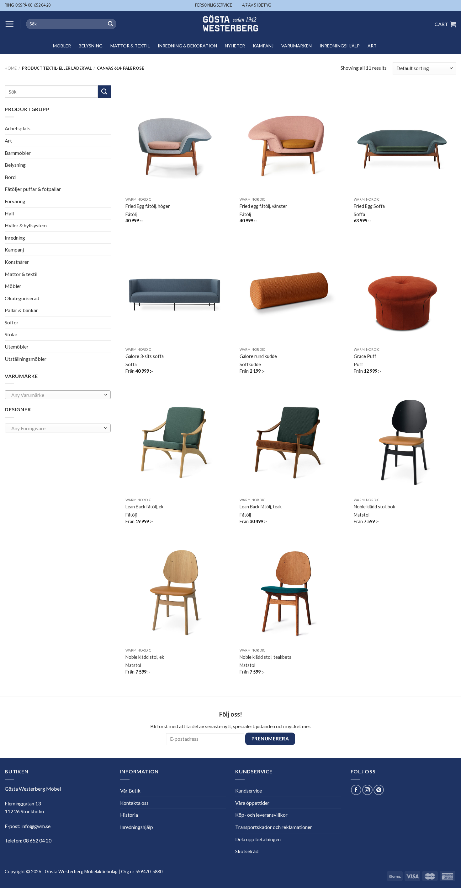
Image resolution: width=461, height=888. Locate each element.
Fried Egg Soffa (369, 206)
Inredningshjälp (340, 45)
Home (11, 68)
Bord (10, 177)
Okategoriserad (22, 298)
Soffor (12, 322)
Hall (9, 213)
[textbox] (56, 395)
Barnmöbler (18, 152)
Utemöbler (17, 346)
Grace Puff (365, 356)
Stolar (11, 334)
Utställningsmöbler (25, 359)
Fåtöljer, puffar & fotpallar (33, 189)
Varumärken (296, 45)
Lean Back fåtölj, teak (261, 506)
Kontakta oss (134, 803)
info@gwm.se (35, 826)
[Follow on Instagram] (367, 790)
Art (372, 45)
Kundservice (248, 790)
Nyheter (235, 45)
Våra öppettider (252, 803)
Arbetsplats (17, 128)
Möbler (62, 45)
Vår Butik (130, 790)
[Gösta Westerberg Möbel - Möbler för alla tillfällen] (230, 24)
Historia (129, 815)
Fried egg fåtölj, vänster (263, 206)
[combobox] (58, 394)
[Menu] (9, 24)
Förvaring (15, 201)
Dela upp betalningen (258, 839)
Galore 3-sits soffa (144, 356)
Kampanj (263, 45)
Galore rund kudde (258, 356)
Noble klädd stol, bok (374, 506)
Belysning (91, 45)
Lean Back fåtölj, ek (144, 506)
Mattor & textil (130, 45)
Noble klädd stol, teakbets (265, 657)
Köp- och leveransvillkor (261, 815)
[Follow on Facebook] (356, 790)
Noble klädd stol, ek (144, 657)
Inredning (15, 238)
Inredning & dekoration (187, 45)
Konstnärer (17, 262)
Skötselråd (246, 851)
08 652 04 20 (37, 840)
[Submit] (110, 24)
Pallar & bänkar (21, 310)
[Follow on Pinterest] (379, 790)
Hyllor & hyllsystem (26, 225)
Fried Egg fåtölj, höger (147, 206)
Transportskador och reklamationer (273, 827)
